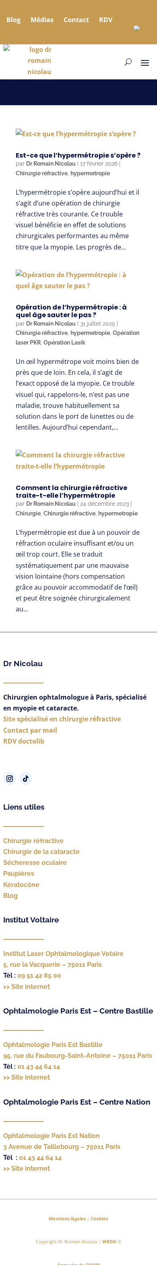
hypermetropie (90, 173)
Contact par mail (30, 730)
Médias (42, 19)
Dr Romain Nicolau (51, 163)
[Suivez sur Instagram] (9, 778)
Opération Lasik (64, 342)
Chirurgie (28, 513)
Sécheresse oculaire (35, 862)
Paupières (18, 873)
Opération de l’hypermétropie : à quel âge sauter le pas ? (71, 311)
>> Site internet (26, 987)
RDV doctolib (23, 741)
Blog (13, 19)
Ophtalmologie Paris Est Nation (51, 1136)
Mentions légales (67, 1218)
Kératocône (21, 885)
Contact (76, 19)
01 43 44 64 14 (38, 1066)
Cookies (99, 1218)
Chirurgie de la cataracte (41, 852)
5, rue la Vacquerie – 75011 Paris (52, 964)
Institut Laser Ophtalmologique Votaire (63, 954)
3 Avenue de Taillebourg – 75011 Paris (61, 1147)
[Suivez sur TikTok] (25, 778)
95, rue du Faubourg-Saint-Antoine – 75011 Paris (77, 1055)
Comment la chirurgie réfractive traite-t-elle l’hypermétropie (71, 491)
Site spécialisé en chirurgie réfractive (62, 719)
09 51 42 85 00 (39, 975)
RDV (105, 19)
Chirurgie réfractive (42, 173)
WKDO (109, 1241)
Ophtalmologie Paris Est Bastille (53, 1045)
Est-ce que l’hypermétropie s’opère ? (78, 155)
